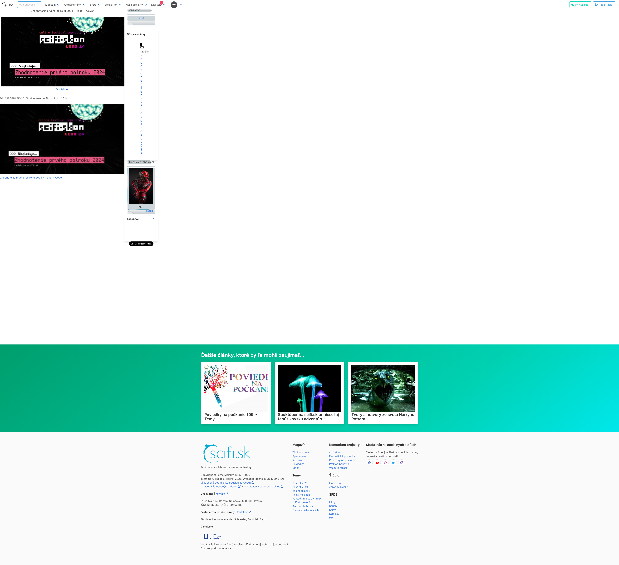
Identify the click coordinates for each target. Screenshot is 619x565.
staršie (149, 210)
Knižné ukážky (301, 490)
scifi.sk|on (335, 452)
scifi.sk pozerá (301, 502)
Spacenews (299, 456)
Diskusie (156, 3)
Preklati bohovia (339, 464)
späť (141, 18)
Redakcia (243, 512)
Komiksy (334, 513)
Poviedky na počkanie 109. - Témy (230, 416)
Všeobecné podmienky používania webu (226, 482)
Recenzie (297, 460)
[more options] (153, 34)
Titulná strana (300, 452)
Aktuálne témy (73, 4)
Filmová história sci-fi (305, 510)
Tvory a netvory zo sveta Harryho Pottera (382, 416)
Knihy (332, 509)
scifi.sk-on (111, 4)
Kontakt (221, 493)
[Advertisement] (141, 295)
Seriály (333, 506)
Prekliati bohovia (302, 506)
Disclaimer (62, 89)
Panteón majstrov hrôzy (307, 498)
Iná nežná (335, 483)
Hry (331, 517)
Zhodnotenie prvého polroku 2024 (141, 104)
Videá (295, 467)
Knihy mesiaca (301, 494)
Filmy (332, 502)
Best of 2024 (300, 487)
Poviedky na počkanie (342, 460)
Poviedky (298, 464)
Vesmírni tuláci (338, 467)
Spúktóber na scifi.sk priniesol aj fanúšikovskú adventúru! (308, 416)
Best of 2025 (300, 483)
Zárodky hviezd (338, 487)
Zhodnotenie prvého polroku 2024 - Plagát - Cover (31, 177)
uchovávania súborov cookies (262, 486)
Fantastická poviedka (342, 456)
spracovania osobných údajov (219, 486)
